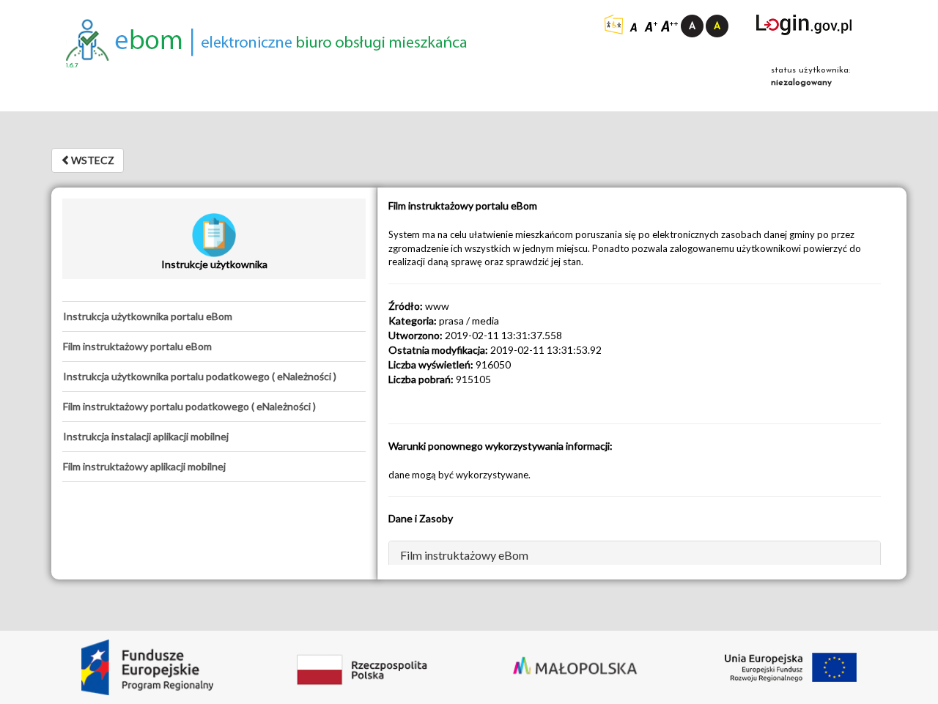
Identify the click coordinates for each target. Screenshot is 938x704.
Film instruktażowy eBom (464, 555)
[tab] (214, 316)
